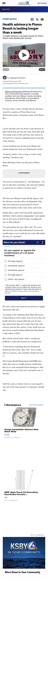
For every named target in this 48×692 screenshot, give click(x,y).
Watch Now (41, 3)
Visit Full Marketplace (36, 405)
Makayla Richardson (18, 78)
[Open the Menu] (4, 3)
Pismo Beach (10, 19)
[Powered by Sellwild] (40, 535)
